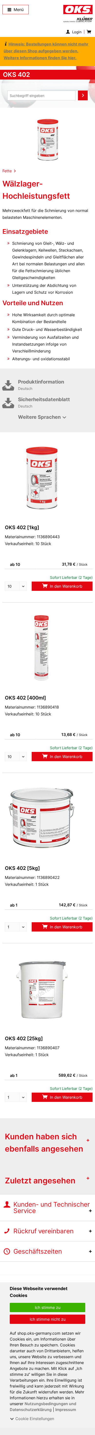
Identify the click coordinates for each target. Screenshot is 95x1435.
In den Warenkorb (65, 586)
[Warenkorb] (88, 32)
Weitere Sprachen (39, 417)
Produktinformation (41, 385)
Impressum (65, 1409)
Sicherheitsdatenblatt (44, 402)
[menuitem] (75, 32)
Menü (19, 9)
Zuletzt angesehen (40, 1180)
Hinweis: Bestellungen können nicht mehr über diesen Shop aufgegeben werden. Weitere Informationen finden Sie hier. (46, 51)
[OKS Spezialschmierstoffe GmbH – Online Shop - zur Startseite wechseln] (78, 13)
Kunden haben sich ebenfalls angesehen (44, 1143)
